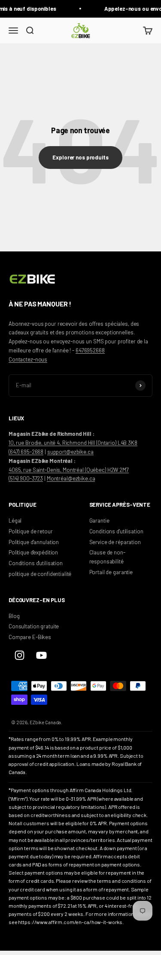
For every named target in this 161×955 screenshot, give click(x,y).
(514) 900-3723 (26, 478)
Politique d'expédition (33, 552)
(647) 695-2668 (26, 451)
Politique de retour (31, 531)
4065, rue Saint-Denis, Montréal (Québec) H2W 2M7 (69, 469)
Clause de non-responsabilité (107, 557)
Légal (15, 520)
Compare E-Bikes (30, 637)
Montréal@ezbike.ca (71, 478)
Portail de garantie (111, 572)
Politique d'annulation (34, 542)
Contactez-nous (28, 359)
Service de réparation (115, 542)
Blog (14, 615)
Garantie (99, 520)
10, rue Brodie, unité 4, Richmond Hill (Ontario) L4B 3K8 (73, 442)
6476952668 (90, 350)
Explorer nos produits (80, 157)
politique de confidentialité (40, 573)
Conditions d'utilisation (36, 563)
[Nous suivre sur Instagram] (19, 655)
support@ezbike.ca (70, 451)
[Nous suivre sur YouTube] (41, 655)
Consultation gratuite (34, 626)
